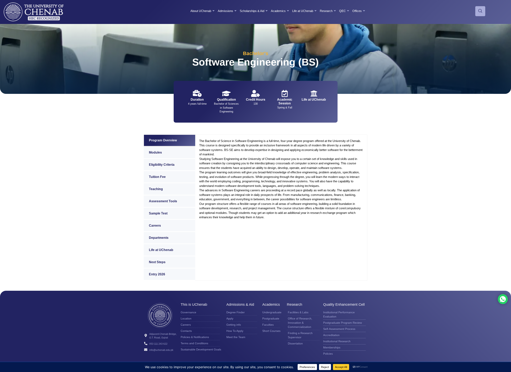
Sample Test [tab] (158, 213)
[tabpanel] (281, 181)
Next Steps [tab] (157, 262)
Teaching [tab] (156, 189)
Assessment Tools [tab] (163, 201)
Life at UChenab (302, 11)
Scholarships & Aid (252, 11)
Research (326, 11)
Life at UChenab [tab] (161, 250)
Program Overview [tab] (163, 140)
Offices (357, 11)
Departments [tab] (158, 237)
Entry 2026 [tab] (157, 274)
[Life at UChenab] (313, 93)
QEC (342, 11)
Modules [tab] (155, 152)
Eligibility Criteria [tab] (161, 164)
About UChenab (200, 11)
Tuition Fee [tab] (157, 177)
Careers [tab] (155, 225)
